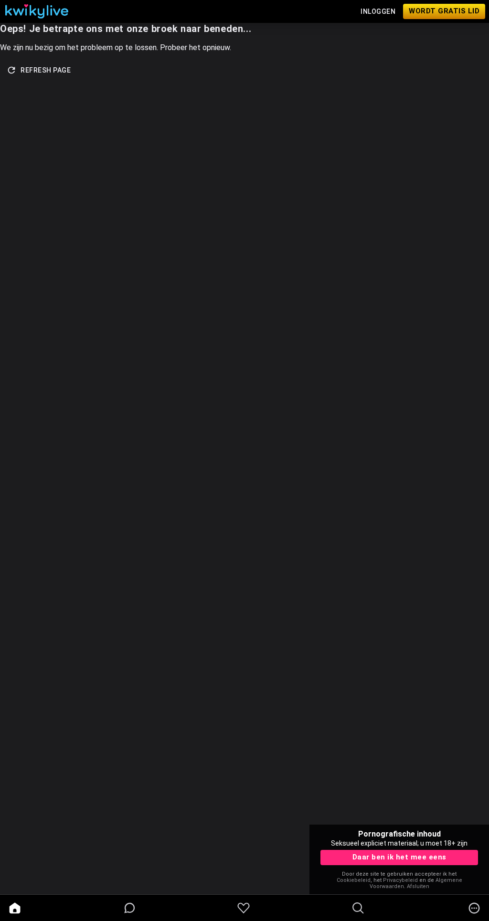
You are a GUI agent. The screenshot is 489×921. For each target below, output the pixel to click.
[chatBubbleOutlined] (130, 908)
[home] (15, 908)
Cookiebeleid (354, 880)
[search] (358, 908)
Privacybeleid (400, 880)
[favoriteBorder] (243, 908)
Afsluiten (418, 886)
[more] (474, 908)
